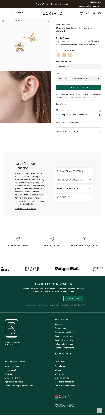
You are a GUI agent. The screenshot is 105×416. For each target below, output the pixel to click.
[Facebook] (56, 353)
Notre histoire (60, 366)
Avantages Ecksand (15, 362)
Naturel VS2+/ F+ (64, 66)
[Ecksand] (52, 13)
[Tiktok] (71, 353)
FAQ (57, 389)
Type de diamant (63, 62)
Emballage (59, 374)
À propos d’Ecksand (25, 208)
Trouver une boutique (64, 332)
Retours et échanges (64, 344)
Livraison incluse (12, 366)
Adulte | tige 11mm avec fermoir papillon (73, 78)
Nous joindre (61, 320)
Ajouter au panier (79, 88)
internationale (53, 4)
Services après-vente (64, 336)
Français (96, 6)
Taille (59, 73)
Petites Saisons (63, 24)
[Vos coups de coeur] (87, 13)
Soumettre (73, 298)
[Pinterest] (67, 353)
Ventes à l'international (64, 348)
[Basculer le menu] (6, 13)
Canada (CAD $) (83, 6)
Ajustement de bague (14, 382)
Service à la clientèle (64, 340)
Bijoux (4, 21)
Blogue (58, 370)
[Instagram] (63, 353)
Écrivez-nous (60, 328)
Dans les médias (62, 378)
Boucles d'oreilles (16, 21)
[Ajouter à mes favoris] (47, 21)
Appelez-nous (61, 324)
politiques (75, 305)
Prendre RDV (95, 2)
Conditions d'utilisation (64, 382)
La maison (60, 362)
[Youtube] (60, 353)
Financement (10, 370)
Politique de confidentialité (66, 386)
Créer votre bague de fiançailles (19, 386)
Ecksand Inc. (15, 342)
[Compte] (93, 13)
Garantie (8, 374)
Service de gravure (13, 378)
